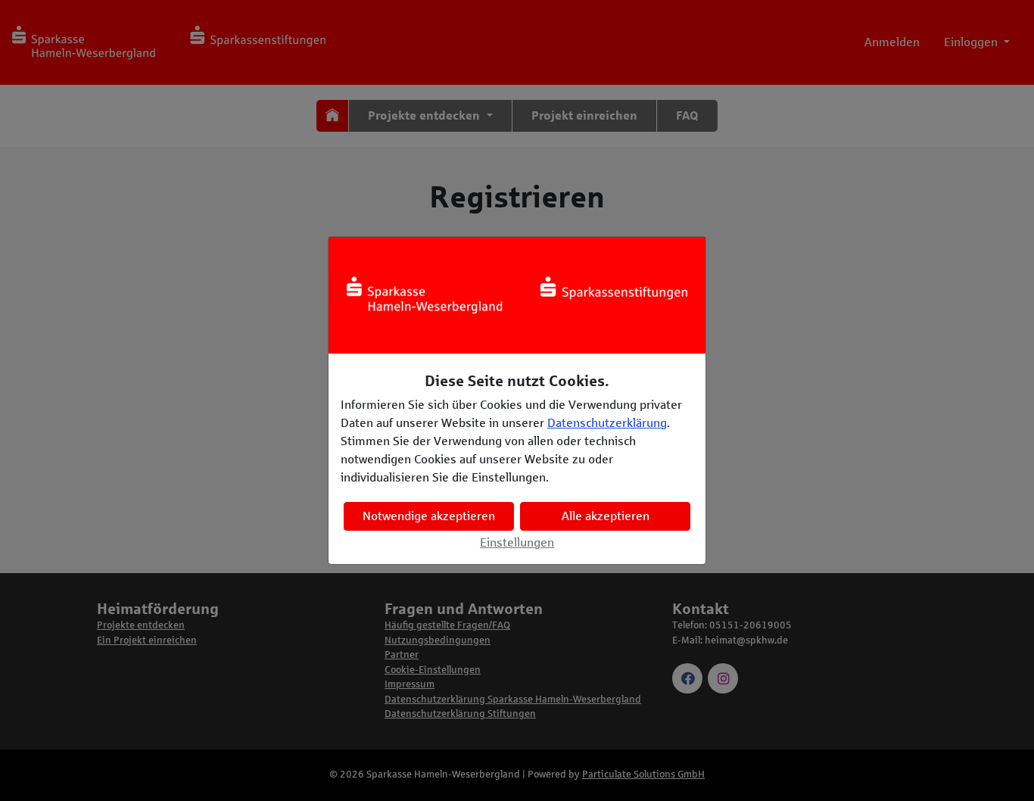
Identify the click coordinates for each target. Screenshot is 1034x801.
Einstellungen (517, 542)
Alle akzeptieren (605, 516)
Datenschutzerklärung (607, 422)
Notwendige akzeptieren (429, 516)
